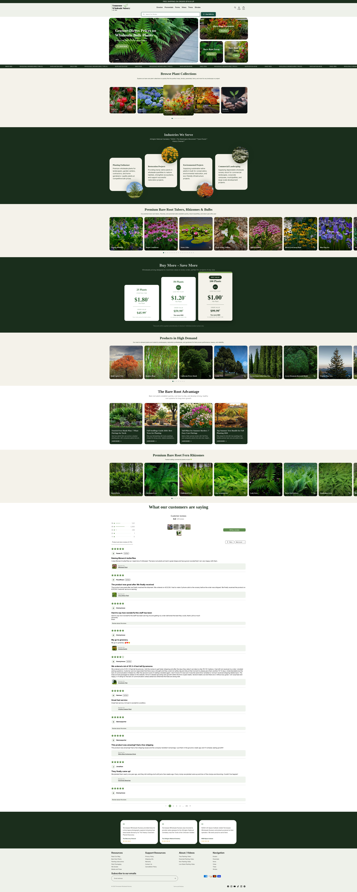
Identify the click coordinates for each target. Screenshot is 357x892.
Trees (214, 866)
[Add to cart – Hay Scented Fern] (244, 493)
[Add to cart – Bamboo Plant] (174, 376)
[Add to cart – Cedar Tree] (244, 376)
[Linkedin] (241, 886)
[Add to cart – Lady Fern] (279, 493)
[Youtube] (234, 886)
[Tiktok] (238, 886)
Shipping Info (149, 859)
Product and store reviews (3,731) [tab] (122, 542)
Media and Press (116, 869)
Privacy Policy (149, 856)
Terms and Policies (179, 886)
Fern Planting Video (185, 861)
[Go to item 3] (182, 527)
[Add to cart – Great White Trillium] (244, 247)
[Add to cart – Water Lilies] (209, 247)
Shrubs (215, 869)
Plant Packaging (116, 864)
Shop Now (123, 48)
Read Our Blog (115, 856)
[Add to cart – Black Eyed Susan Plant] (314, 247)
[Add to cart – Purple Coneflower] (174, 247)
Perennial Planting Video (186, 859)
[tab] (115, 59)
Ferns (214, 861)
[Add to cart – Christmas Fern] (174, 493)
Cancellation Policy (151, 866)
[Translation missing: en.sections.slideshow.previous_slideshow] (112, 103)
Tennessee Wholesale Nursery (124, 886)
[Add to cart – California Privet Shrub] (209, 376)
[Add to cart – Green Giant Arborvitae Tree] (279, 376)
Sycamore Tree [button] (122, 683)
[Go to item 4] (188, 527)
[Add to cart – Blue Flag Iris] (349, 247)
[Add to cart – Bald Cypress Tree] (140, 376)
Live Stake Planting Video (187, 864)
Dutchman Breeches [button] (124, 780)
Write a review (234, 530)
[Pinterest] (244, 886)
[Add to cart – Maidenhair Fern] (349, 493)
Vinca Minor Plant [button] (123, 595)
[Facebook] (228, 886)
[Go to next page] (190, 806)
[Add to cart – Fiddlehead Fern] (209, 493)
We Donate (114, 866)
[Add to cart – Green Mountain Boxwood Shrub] (314, 376)
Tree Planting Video (185, 856)
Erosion (215, 856)
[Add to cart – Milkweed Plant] (279, 247)
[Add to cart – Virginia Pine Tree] (349, 376)
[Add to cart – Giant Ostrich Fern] (314, 493)
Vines (214, 864)
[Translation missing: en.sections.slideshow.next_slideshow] (244, 103)
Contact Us (148, 864)
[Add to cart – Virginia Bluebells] (140, 247)
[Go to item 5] (179, 533)
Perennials (216, 859)
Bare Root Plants (116, 859)
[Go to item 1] (170, 527)
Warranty (148, 861)
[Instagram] (231, 886)
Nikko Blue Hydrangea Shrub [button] (127, 754)
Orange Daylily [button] (122, 649)
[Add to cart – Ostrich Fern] (140, 493)
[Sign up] (175, 878)
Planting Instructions (117, 861)
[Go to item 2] (176, 527)
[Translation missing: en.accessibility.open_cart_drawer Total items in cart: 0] (244, 7)
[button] (123, 523)
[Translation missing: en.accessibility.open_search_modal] (235, 7)
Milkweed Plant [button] (123, 567)
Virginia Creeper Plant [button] (125, 709)
